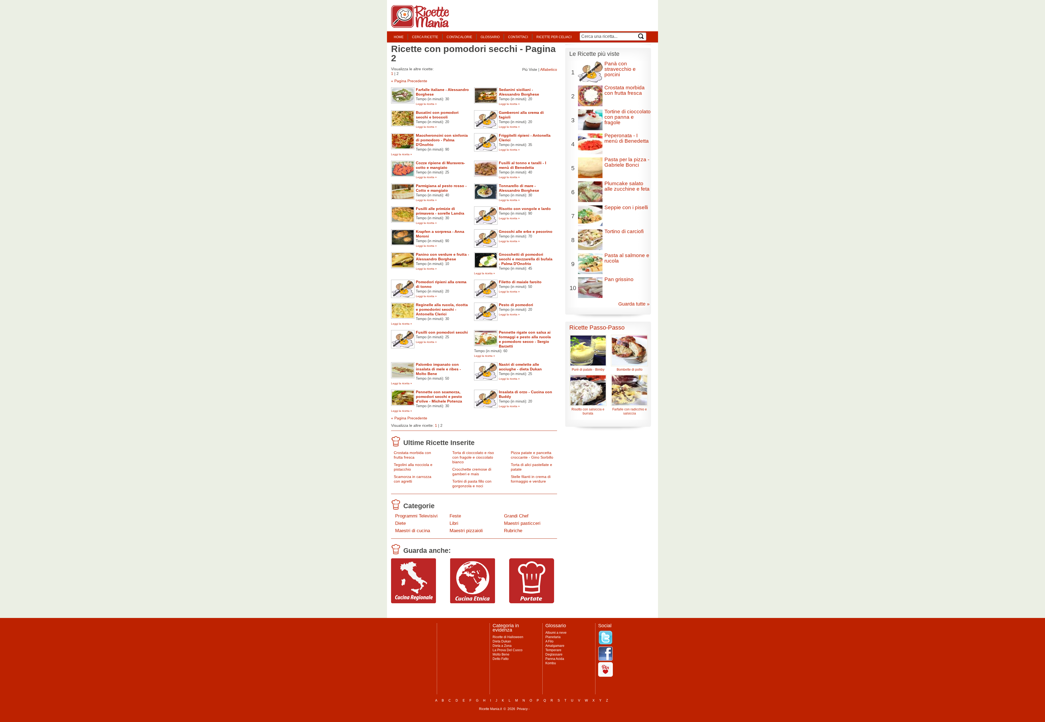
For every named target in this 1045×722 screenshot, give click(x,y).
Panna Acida (554, 659)
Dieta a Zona (502, 646)
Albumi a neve (556, 633)
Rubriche (513, 530)
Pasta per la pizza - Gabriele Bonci (626, 162)
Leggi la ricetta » (426, 103)
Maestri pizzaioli (466, 530)
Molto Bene (501, 654)
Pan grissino (619, 279)
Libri (454, 523)
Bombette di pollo (630, 369)
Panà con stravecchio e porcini (620, 69)
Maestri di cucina (412, 530)
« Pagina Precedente (409, 81)
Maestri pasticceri (522, 523)
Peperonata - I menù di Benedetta (626, 138)
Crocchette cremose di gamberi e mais (471, 471)
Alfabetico (548, 69)
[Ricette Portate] (531, 602)
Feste (455, 516)
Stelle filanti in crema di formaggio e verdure (531, 478)
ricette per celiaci (553, 37)
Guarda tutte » (634, 304)
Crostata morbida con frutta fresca (412, 454)
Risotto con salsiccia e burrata (587, 411)
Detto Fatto (501, 659)
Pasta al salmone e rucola (626, 258)
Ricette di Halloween (508, 637)
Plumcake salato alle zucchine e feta (627, 186)
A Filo (549, 641)
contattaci (518, 37)
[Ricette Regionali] (413, 602)
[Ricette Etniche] (472, 602)
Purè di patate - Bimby (588, 369)
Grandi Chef (516, 516)
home (399, 37)
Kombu (550, 663)
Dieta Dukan (502, 641)
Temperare (553, 650)
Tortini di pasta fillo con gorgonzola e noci (471, 483)
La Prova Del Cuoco (507, 650)
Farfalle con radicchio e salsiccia (629, 411)
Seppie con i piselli (626, 207)
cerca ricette (425, 37)
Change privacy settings (548, 709)
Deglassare (554, 654)
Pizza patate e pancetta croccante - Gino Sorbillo (532, 454)
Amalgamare (554, 646)
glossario (490, 37)
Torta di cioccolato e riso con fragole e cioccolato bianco (473, 457)
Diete (400, 523)
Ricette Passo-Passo (597, 327)
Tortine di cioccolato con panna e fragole (627, 117)
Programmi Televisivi (416, 516)
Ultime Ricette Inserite (439, 442)
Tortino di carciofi (624, 231)
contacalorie (459, 37)
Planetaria (553, 637)
